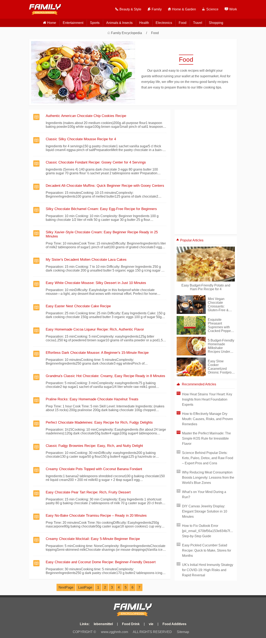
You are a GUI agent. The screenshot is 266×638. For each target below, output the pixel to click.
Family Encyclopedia (126, 33)
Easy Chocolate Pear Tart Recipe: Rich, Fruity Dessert (88, 492)
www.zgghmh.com (114, 632)
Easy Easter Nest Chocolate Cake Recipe (78, 306)
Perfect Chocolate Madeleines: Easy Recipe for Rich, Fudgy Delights (99, 422)
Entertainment (73, 23)
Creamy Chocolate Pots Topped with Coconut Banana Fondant (94, 469)
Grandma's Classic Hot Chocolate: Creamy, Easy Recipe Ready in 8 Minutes (105, 376)
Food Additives (174, 624)
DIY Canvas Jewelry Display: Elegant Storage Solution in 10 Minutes (204, 511)
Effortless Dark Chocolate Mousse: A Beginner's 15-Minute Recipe (97, 353)
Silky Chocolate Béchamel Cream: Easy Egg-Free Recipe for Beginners (101, 209)
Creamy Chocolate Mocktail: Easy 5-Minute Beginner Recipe (93, 539)
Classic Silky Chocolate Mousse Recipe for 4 (81, 139)
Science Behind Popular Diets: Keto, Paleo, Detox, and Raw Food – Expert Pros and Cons (207, 458)
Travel (197, 23)
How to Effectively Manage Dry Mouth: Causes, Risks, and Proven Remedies (207, 419)
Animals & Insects (119, 23)
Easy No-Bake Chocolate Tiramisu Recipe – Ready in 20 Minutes (96, 516)
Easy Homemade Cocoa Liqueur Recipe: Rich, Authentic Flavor (95, 329)
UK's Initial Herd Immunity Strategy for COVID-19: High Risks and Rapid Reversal (207, 570)
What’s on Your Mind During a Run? (204, 494)
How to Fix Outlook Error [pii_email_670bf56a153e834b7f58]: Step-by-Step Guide (208, 531)
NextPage (66, 587)
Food (182, 23)
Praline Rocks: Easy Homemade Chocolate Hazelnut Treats (92, 399)
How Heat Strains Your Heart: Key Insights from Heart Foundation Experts (207, 399)
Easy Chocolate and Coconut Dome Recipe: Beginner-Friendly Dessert (101, 562)
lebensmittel (103, 624)
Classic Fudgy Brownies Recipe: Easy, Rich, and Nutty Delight (94, 446)
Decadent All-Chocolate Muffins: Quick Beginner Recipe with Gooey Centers (105, 186)
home (51, 23)
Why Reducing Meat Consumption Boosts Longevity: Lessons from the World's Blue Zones (208, 477)
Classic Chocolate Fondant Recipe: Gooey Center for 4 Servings (96, 162)
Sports (95, 23)
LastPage (85, 587)
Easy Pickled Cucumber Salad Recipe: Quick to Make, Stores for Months (206, 550)
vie (151, 624)
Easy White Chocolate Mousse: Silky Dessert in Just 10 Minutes (96, 283)
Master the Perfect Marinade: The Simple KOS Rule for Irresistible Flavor (206, 438)
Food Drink (131, 624)
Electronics (164, 23)
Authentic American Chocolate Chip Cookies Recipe (86, 116)
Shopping (216, 23)
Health (144, 23)
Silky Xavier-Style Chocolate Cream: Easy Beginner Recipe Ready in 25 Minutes (102, 234)
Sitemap (183, 632)
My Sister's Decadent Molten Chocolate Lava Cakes (86, 260)
